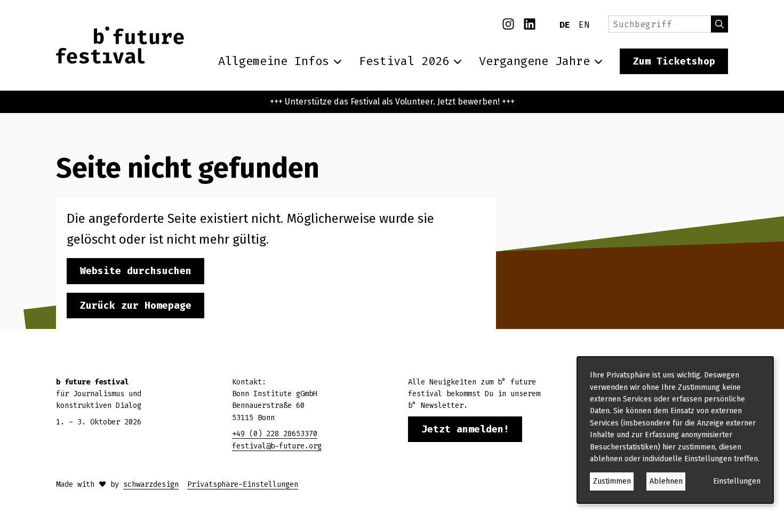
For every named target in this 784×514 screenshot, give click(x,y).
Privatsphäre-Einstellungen (242, 484)
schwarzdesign (151, 484)
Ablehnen (666, 481)
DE (564, 24)
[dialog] (675, 430)
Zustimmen (612, 481)
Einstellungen (737, 481)
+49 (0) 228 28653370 (274, 434)
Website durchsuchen (135, 270)
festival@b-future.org (277, 446)
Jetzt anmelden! (465, 429)
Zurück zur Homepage (135, 305)
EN (584, 24)
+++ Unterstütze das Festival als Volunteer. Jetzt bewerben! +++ (392, 102)
